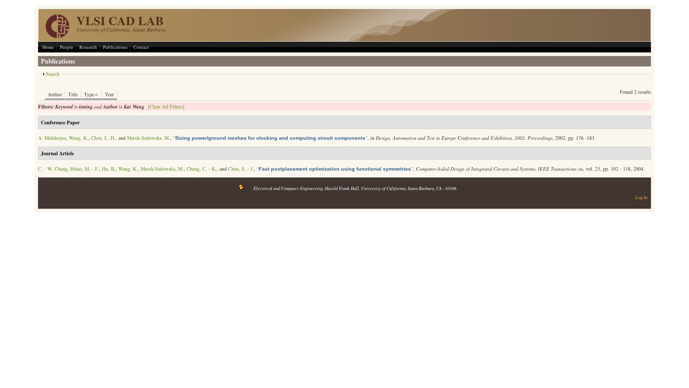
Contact (141, 47)
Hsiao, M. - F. (84, 168)
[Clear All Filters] (166, 106)
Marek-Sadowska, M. (148, 137)
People (66, 47)
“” (270, 137)
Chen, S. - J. (241, 168)
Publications (115, 47)
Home (48, 47)
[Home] (57, 36)
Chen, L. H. (103, 137)
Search (53, 73)
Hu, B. (109, 168)
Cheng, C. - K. (202, 168)
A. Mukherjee (52, 137)
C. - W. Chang (52, 168)
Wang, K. (78, 137)
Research (88, 47)
